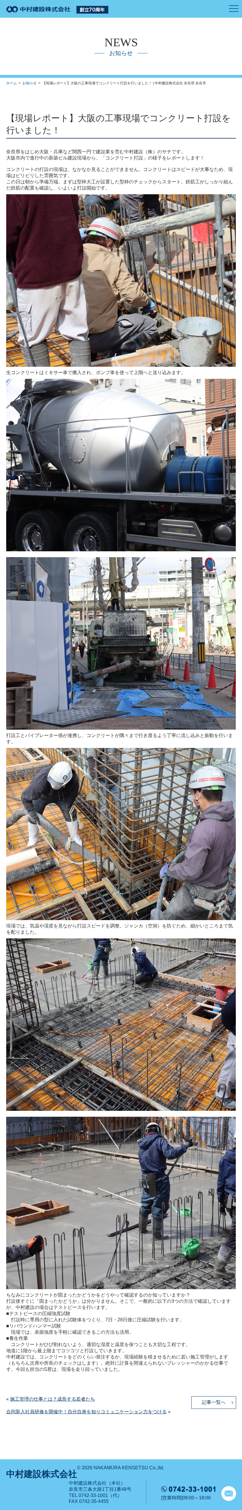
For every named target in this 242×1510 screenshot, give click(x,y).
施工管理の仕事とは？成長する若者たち (52, 1399)
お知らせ (29, 83)
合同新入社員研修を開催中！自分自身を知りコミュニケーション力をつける (86, 1411)
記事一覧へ (213, 1402)
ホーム (11, 83)
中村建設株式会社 (41, 1474)
